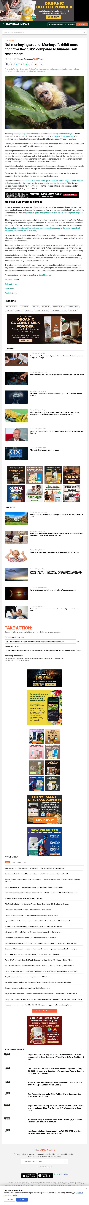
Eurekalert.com (11, 293)
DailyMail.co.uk (11, 284)
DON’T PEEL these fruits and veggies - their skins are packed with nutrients (32, 954)
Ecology (31, 69)
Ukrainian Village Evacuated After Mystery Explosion (24, 898)
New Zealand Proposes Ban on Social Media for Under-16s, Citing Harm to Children (34, 868)
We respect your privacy (44, 1167)
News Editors (42, 428)
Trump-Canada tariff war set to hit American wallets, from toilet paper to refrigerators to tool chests (41, 971)
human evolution (58, 69)
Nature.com (9, 289)
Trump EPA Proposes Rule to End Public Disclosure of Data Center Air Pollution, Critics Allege (38, 960)
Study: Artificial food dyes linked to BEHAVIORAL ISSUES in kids (54, 552)
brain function (14, 69)
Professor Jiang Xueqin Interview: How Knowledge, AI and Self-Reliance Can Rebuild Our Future (55, 1120)
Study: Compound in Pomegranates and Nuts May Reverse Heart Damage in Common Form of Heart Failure (43, 999)
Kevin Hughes (43, 410)
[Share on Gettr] (36, 64)
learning (68, 69)
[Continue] (65, 1161)
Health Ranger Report (13, 1049)
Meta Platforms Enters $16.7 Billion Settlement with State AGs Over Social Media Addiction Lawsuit (41, 893)
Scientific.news (45, 275)
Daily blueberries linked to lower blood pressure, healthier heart (27, 977)
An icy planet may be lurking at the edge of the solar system (53, 590)
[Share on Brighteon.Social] (7, 64)
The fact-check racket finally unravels (44, 450)
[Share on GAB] (26, 64)
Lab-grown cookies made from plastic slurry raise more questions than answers (33, 932)
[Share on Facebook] (12, 64)
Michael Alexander (24, 59)
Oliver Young (42, 391)
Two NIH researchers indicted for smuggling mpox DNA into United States (32, 915)
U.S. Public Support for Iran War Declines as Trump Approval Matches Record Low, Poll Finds (38, 982)
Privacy (54, 1182)
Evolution (38, 69)
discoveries (24, 69)
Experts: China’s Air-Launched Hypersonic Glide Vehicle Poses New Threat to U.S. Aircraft (37, 921)
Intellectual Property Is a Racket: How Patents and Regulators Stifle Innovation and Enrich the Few (41, 943)
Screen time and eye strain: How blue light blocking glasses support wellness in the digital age (38, 1005)
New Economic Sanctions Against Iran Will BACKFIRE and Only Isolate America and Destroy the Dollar (54, 1132)
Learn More (9, 1200)
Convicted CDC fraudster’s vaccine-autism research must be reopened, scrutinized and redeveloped (41, 949)
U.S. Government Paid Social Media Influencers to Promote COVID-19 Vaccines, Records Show (39, 966)
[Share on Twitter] (16, 64)
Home (6, 40)
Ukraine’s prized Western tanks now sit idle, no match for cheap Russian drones (33, 926)
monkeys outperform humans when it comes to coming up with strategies (43, 134)
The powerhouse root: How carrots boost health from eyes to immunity (30, 938)
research (42, 71)
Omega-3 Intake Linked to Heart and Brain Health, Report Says (27, 988)
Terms (59, 1182)
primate (7, 71)
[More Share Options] (41, 64)
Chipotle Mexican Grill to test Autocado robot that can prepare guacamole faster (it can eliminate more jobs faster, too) (54, 413)
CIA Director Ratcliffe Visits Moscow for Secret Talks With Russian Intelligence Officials (36, 874)
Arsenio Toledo (43, 372)
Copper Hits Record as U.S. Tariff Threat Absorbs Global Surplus (28, 910)
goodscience (47, 69)
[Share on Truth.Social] (31, 64)
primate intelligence (31, 71)
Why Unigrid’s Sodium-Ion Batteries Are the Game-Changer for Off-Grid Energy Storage (37, 904)
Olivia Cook (42, 353)
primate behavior (17, 71)
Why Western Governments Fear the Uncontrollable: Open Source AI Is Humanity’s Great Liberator (41, 994)
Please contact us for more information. (17, 660)
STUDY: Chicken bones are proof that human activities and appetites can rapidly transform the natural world (56, 534)
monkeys (75, 69)
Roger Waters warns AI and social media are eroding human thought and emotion (34, 887)
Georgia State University (63, 136)
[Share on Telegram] (21, 64)
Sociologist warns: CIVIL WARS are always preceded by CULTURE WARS (57, 375)
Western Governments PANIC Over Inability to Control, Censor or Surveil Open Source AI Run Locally (55, 1084)
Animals (13, 40)
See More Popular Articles (45, 1011)
